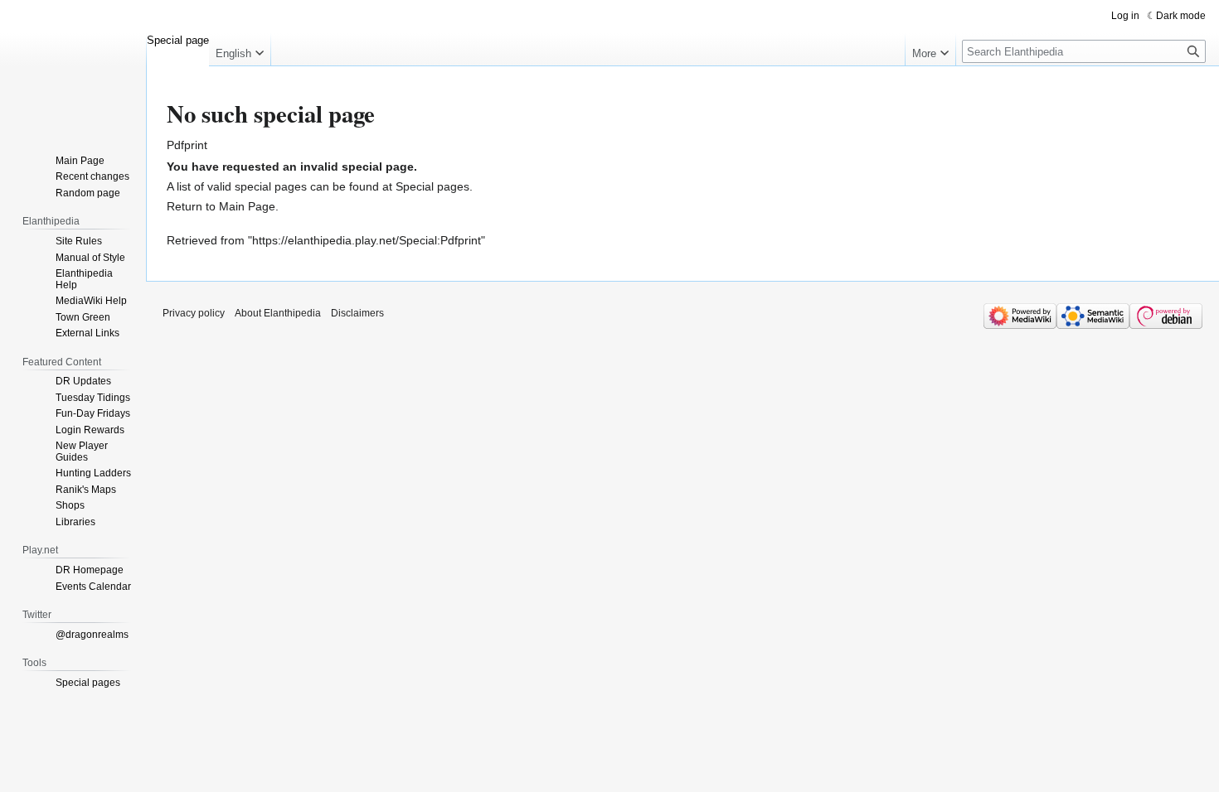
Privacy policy (194, 313)
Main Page (247, 206)
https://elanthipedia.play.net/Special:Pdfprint (366, 240)
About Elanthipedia (278, 313)
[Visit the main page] (73, 66)
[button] (239, 49)
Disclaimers (357, 313)
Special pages (432, 186)
